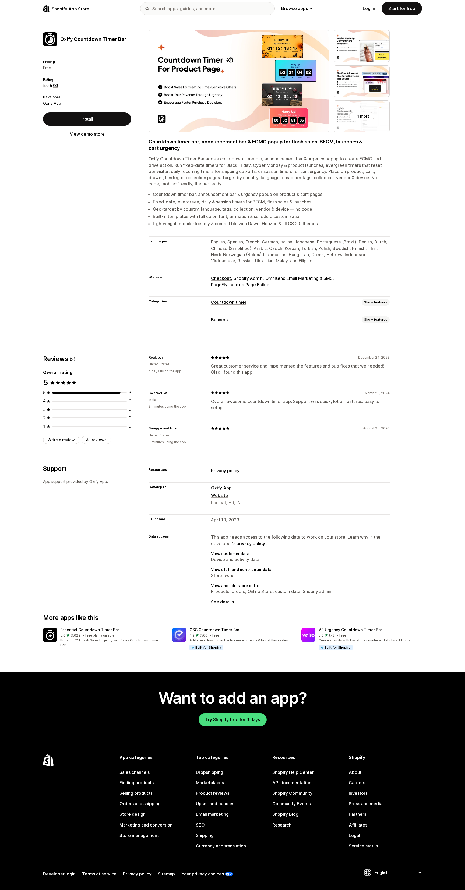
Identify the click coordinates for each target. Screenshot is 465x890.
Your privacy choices (202, 874)
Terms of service (99, 874)
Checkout (221, 278)
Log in (369, 8)
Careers (357, 782)
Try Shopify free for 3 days (232, 719)
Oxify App (52, 103)
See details (222, 602)
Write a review (61, 439)
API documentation (291, 782)
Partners (357, 814)
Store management (139, 835)
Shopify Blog (285, 814)
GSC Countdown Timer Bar (214, 629)
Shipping (205, 835)
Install (87, 119)
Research (281, 825)
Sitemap (166, 874)
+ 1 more (362, 116)
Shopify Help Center (293, 772)
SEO (200, 825)
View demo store (87, 134)
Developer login (59, 874)
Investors (358, 793)
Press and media (365, 803)
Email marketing (212, 814)
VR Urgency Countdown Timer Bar (350, 629)
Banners (219, 319)
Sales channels (134, 772)
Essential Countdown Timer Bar (89, 629)
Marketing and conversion (145, 825)
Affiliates (358, 825)
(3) (55, 85)
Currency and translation (221, 846)
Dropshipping (209, 772)
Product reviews (212, 793)
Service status (363, 846)
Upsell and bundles (215, 803)
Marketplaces (210, 782)
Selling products (136, 793)
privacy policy (251, 543)
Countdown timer (228, 302)
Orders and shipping (140, 803)
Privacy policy (225, 470)
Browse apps (294, 8)
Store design (132, 814)
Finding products (136, 782)
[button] (103, 638)
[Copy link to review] (167, 357)
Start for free (401, 8)
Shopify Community (292, 793)
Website (219, 495)
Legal (354, 835)
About (355, 772)
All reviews (96, 439)
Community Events (291, 803)
